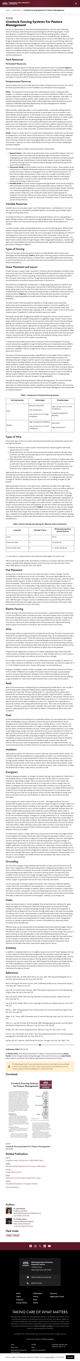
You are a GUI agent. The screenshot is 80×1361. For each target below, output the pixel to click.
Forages (9, 1235)
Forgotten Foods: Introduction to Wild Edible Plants (24, 1160)
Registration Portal (57, 1296)
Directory (53, 1293)
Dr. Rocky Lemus (20, 1219)
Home (8, 10)
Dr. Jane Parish (19, 1209)
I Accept (70, 1357)
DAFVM (33, 1344)
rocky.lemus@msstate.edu (23, 1226)
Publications (16, 10)
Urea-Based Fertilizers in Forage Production (22, 1184)
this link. (27, 986)
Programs (19, 1300)
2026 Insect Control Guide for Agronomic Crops (23, 1178)
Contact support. (48, 1339)
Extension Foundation (38, 1350)
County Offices (21, 1303)
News (35, 1300)
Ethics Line (14, 1347)
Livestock (16, 1235)
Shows (35, 1303)
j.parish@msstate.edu (22, 1216)
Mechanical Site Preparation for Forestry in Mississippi (26, 1166)
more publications (12, 1187)
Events (35, 1296)
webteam (34, 1069)
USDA (33, 1347)
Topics (18, 1296)
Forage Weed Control (13, 1172)
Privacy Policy (49, 1357)
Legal (12, 1344)
